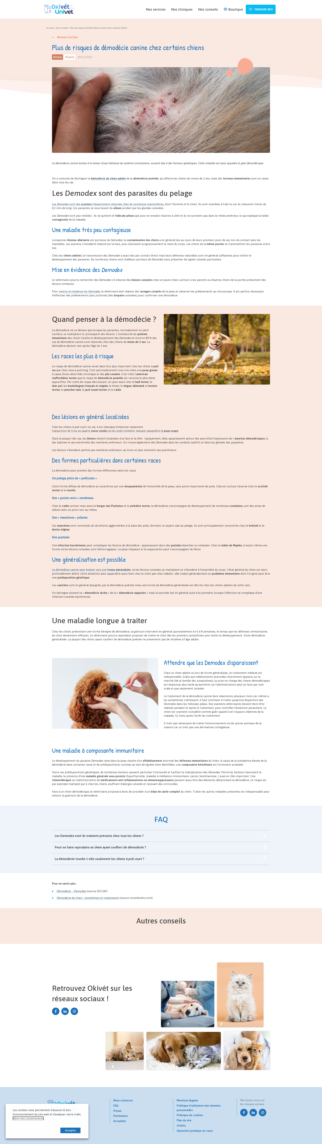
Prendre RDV (263, 9)
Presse (117, 1110)
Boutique (235, 9)
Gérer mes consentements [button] (28, 1118)
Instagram (74, 1011)
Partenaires (120, 1115)
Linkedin (65, 1011)
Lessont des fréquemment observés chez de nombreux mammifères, (108, 204)
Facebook (55, 1011)
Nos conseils (208, 9)
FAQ (115, 1105)
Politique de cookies (190, 1115)
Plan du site (184, 1120)
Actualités (119, 1121)
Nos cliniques (181, 9)
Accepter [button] (70, 1130)
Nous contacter (123, 1100)
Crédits (181, 1125)
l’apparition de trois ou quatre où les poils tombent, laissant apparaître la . (115, 430)
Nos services (155, 9)
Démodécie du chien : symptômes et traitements (88, 897)
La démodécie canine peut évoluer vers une (91, 569)
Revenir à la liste (67, 37)
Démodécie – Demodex (71, 891)
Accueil (49, 28)
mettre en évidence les (79, 291)
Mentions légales (187, 1100)
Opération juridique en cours (195, 1130)
